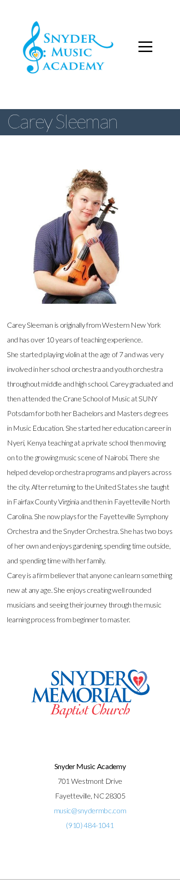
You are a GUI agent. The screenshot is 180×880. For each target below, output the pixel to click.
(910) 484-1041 (90, 825)
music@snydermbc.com (90, 810)
